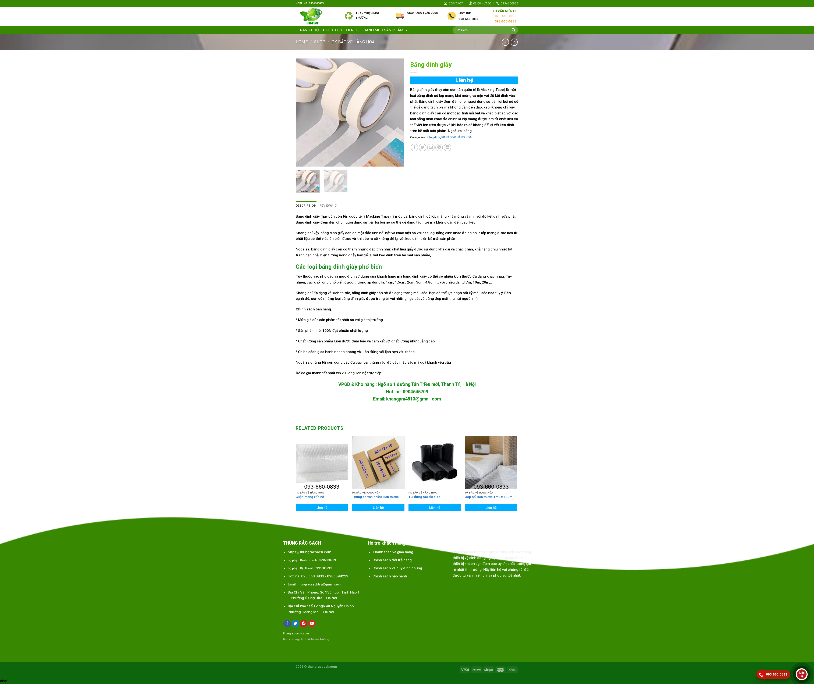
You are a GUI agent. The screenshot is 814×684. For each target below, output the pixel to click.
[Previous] (303, 112)
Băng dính (433, 137)
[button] (405, 30)
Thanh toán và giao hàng (392, 552)
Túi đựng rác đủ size (424, 497)
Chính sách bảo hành (389, 576)
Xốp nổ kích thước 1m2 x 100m (488, 497)
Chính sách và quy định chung (397, 568)
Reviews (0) (328, 205)
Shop (319, 42)
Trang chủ (308, 30)
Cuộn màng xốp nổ (310, 497)
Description (306, 205)
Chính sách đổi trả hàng (392, 560)
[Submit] (513, 30)
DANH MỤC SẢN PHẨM (383, 30)
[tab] (306, 205)
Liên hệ (353, 30)
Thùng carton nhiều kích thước (375, 497)
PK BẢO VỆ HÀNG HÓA (353, 42)
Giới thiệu (332, 30)
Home (302, 42)
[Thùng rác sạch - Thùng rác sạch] (317, 16)
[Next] (396, 112)
